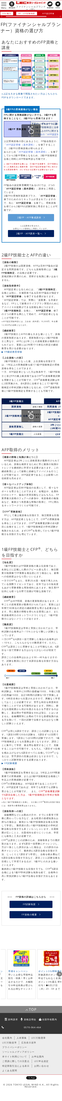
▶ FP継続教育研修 (12, 351)
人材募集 (22, 1037)
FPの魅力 (6, 13)
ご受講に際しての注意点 (16, 1061)
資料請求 (13, 1019)
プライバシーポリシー (14, 1047)
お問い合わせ (41, 1065)
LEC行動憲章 (38, 1037)
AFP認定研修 (48, 13)
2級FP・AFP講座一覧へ (29, 233)
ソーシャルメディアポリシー (18, 1051)
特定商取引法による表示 (16, 1065)
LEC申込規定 (41, 1061)
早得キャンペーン (18, 971)
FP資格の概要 (29, 914)
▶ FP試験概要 (9, 763)
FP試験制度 (29, 904)
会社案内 (7, 1037)
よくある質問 (9, 1070)
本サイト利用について (14, 1056)
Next (59, 974)
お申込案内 (38, 1056)
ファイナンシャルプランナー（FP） (31, 8)
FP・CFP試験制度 (26, 13)
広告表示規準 (28, 1042)
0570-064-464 (32, 1027)
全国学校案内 (49, 1019)
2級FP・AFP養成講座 (29, 217)
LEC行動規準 (9, 1042)
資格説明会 (30, 1019)
